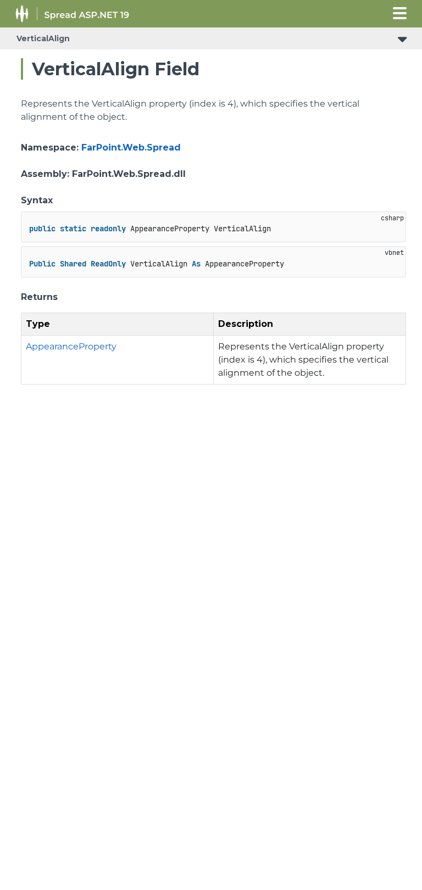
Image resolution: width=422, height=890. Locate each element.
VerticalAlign (43, 38)
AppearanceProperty (71, 346)
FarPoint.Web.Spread (131, 147)
